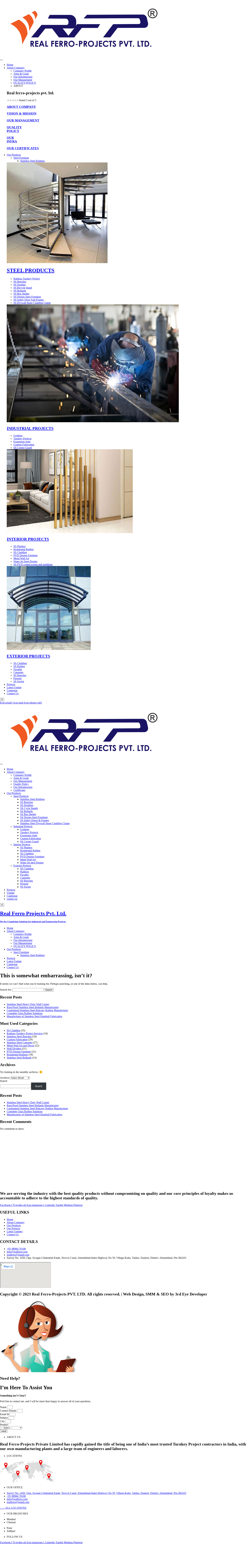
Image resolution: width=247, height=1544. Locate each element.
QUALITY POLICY (24, 82)
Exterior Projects (22, 865)
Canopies (25, 877)
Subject (4, 1417)
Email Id (5, 1414)
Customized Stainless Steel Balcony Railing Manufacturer (37, 1010)
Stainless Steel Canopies (19, 1042)
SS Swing (25, 886)
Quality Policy (21, 784)
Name (3, 1407)
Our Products (14, 154)
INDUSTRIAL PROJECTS (30, 428)
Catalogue (12, 690)
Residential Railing (30, 850)
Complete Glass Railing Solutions (25, 1013)
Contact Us (13, 693)
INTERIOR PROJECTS (28, 539)
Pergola (24, 883)
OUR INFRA (12, 139)
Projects (11, 684)
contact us (12, 898)
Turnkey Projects (29, 832)
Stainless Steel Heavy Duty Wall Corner (28, 1004)
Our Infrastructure (22, 76)
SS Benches (26, 802)
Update (10, 892)
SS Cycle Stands (29, 808)
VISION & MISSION (21, 113)
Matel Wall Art (28, 859)
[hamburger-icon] (1, 59)
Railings (24, 871)
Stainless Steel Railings (32, 160)
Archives (5, 1077)
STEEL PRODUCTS (30, 270)
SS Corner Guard (29, 841)
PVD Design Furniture (32, 856)
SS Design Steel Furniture (34, 817)
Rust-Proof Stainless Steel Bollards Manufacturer (33, 1007)
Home (10, 64)
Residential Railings (17, 1054)
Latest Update (14, 687)
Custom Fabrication (30, 838)
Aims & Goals (21, 73)
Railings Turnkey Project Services (25, 1033)
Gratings (24, 829)
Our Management (22, 79)
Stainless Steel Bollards (19, 1057)
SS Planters (26, 847)
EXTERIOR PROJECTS (28, 656)
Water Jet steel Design (32, 862)
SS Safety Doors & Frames (34, 820)
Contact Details (8, 1410)
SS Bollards (26, 811)
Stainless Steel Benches (19, 1036)
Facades (24, 874)
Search (3, 1081)
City (2, 1421)
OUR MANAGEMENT (23, 120)
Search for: (6, 989)
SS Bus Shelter (28, 814)
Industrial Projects (22, 826)
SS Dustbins (26, 805)
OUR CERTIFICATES (23, 148)
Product (4, 1424)
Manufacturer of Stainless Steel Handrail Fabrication (34, 1016)
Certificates (19, 790)
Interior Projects (21, 844)
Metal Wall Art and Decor (20, 1045)
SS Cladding (27, 853)
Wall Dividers (14, 1048)
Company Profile (22, 70)
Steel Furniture (21, 157)
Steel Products (21, 796)
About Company (16, 67)
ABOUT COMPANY (21, 107)
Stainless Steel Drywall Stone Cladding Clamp (45, 823)
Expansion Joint (28, 835)
